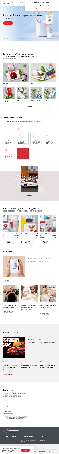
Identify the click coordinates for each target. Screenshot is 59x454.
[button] (4, 38)
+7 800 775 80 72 (9, 436)
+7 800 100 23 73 (46, 436)
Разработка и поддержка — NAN (46, 451)
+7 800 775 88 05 (27, 436)
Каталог (29, 106)
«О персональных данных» (20, 417)
